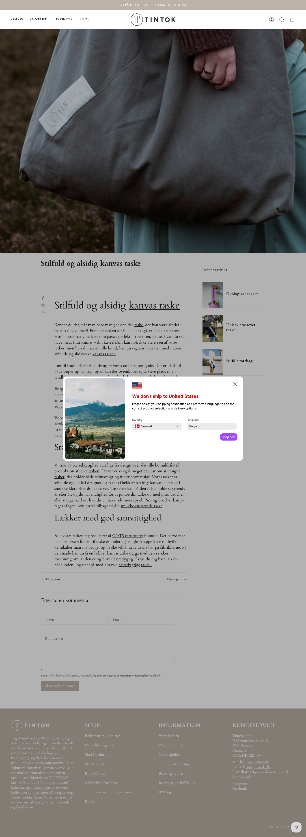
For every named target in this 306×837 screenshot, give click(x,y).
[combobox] (144, 426)
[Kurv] (292, 19)
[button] (84, 19)
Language (193, 420)
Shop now (229, 437)
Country (137, 420)
